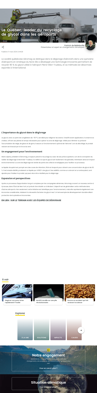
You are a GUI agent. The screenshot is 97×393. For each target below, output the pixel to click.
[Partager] (3, 47)
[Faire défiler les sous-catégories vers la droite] (81, 330)
